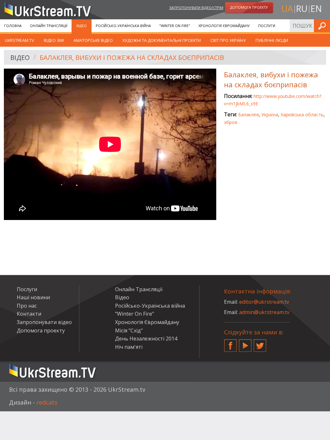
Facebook (230, 343)
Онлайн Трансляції (48, 25)
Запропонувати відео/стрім (196, 7)
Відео (81, 25)
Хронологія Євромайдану (224, 25)
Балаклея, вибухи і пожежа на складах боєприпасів (132, 57)
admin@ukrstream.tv (264, 312)
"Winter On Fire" (174, 25)
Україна (269, 114)
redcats (46, 402)
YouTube (245, 343)
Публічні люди (272, 40)
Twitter (260, 343)
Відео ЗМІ (54, 40)
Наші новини (33, 297)
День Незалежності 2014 (146, 338)
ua (287, 8)
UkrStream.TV (19, 40)
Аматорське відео (93, 40)
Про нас (27, 305)
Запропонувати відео (44, 322)
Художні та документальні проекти (161, 40)
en (316, 8)
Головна (13, 25)
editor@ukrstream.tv (264, 301)
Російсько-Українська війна (123, 25)
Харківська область (302, 114)
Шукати (323, 25)
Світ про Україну (228, 40)
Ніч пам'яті (128, 346)
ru (301, 8)
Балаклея (248, 114)
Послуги (266, 25)
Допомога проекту (41, 330)
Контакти (29, 313)
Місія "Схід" (129, 330)
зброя (230, 122)
